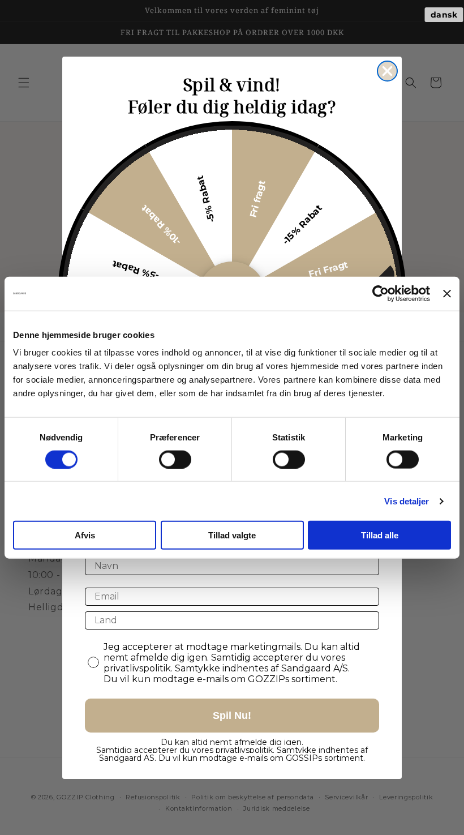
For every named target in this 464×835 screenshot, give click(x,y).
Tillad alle (379, 535)
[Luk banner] (447, 293)
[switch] (175, 459)
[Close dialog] (387, 71)
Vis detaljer (406, 501)
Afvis (85, 535)
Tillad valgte (232, 535)
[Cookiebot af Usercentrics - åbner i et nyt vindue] (380, 293)
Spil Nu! (232, 715)
